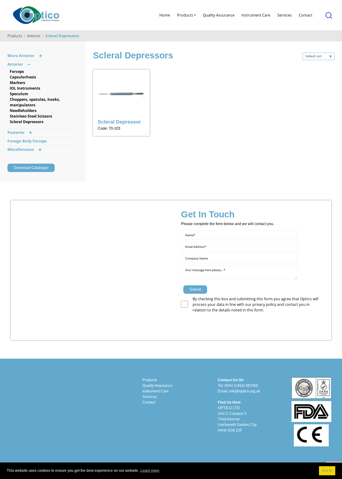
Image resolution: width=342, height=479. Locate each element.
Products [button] (185, 15)
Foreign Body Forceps (27, 141)
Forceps (17, 71)
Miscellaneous (20, 149)
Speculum (19, 93)
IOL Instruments (25, 88)
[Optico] (36, 14)
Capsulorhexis (23, 77)
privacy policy (264, 304)
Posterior (15, 132)
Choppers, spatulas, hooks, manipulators (35, 102)
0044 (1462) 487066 (241, 386)
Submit (195, 289)
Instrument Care (255, 15)
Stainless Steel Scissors (31, 116)
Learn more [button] (150, 470)
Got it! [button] (327, 470)
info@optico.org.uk (244, 391)
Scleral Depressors (62, 35)
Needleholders (23, 110)
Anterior (33, 35)
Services (284, 15)
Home (164, 15)
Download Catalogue (31, 168)
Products (14, 35)
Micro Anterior (20, 55)
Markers (17, 82)
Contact (305, 15)
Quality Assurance (219, 15)
